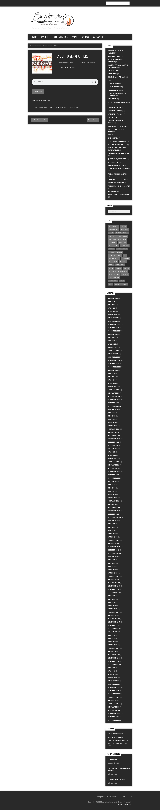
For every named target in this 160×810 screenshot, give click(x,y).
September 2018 (114, 593)
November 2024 (114, 360)
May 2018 (111, 602)
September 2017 (114, 628)
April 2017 (112, 642)
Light (110, 262)
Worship (124, 284)
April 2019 (112, 570)
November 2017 (114, 622)
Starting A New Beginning (119, 169)
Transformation (114, 277)
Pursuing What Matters (118, 153)
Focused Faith (114, 90)
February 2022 (113, 462)
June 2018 (111, 599)
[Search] (131, 3)
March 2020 (112, 537)
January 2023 (113, 432)
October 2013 (113, 717)
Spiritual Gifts (74, 107)
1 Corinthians (63, 67)
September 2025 (114, 331)
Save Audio (39, 91)
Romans (72, 67)
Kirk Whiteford (114, 737)
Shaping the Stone (116, 165)
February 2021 (113, 501)
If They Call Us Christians (119, 102)
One (109, 135)
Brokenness (124, 230)
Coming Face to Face (116, 77)
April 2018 (112, 606)
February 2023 (113, 429)
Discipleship (112, 242)
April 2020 (112, 534)
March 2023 (112, 426)
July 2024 (111, 373)
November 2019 (114, 547)
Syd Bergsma (113, 759)
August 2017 (113, 632)
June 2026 (111, 305)
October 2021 (113, 475)
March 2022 (112, 458)
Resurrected (113, 162)
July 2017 (111, 635)
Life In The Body (114, 107)
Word (110, 284)
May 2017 (111, 638)
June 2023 (111, 416)
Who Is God (92, 120)
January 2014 (113, 707)
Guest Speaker (114, 734)
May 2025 (111, 341)
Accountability (113, 226)
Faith (45, 107)
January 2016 (113, 681)
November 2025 (114, 324)
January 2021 (113, 504)
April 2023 (112, 422)
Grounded (112, 99)
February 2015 (113, 697)
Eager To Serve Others (50, 46)
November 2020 (114, 511)
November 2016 (114, 658)
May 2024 (111, 380)
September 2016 (114, 664)
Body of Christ (113, 230)
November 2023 (114, 399)
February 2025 (113, 350)
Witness (122, 281)
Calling (111, 233)
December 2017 (114, 619)
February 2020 (113, 540)
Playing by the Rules (116, 145)
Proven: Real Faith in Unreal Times (117, 149)
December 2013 (114, 710)
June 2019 (111, 563)
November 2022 (114, 439)
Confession (122, 239)
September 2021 (114, 478)
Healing (111, 252)
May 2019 (111, 566)
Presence (118, 268)
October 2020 (113, 514)
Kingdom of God (114, 258)
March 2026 (112, 314)
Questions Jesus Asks (117, 159)
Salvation (112, 274)
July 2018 (111, 596)
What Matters (113, 281)
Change (118, 233)
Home (31, 46)
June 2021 (111, 488)
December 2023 (114, 396)
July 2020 (111, 524)
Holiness (119, 252)
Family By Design (115, 87)
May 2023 (111, 419)
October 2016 (113, 661)
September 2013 (114, 720)
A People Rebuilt (115, 56)
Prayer (111, 268)
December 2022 (114, 435)
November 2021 (114, 471)
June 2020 (111, 527)
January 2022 (113, 465)
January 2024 (113, 393)
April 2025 (112, 344)
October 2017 (113, 625)
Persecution (120, 265)
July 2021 (111, 485)
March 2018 (112, 609)
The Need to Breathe (117, 179)
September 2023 (114, 406)
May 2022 (111, 452)
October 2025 (113, 328)
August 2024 (113, 370)
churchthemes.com (125, 804)
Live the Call (113, 117)
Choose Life (113, 70)
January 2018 (113, 615)
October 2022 (113, 442)
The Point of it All (116, 183)
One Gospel (113, 138)
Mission (111, 265)
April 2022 (112, 455)
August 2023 (113, 409)
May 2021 (111, 491)
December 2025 (114, 321)
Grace (50, 107)
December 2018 (114, 583)
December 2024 (114, 357)
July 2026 (111, 301)
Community (112, 239)
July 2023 (111, 413)
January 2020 (113, 543)
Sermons (38, 46)
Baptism (123, 226)
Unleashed (112, 191)
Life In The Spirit (115, 111)
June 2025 (111, 337)
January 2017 (113, 651)
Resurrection (122, 271)
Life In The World (115, 114)
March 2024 (112, 386)
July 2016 (111, 668)
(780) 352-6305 (126, 797)
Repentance (112, 271)
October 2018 (113, 589)
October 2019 (113, 550)
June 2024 (111, 377)
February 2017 (113, 648)
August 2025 (113, 334)
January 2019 (113, 579)
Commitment (113, 236)
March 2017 (112, 645)
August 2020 (113, 521)
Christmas (112, 74)
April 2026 (112, 311)
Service (66, 107)
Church (125, 233)
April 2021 (112, 494)
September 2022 (114, 445)
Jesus (119, 255)
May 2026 (111, 308)
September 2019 (114, 553)
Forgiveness (125, 245)
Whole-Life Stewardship (118, 195)
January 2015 (113, 700)
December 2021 (114, 468)
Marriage (123, 262)
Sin (118, 274)
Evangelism (122, 242)
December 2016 (114, 655)
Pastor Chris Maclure (87, 63)
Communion (123, 236)
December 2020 (114, 507)
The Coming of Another (118, 174)
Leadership (125, 258)
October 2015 (113, 691)
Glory (119, 249)
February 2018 (113, 612)
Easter (111, 80)
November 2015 (114, 687)
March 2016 (112, 678)
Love (115, 262)
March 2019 (112, 573)
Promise (126, 268)
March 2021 (112, 498)
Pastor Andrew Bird (116, 740)
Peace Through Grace (117, 141)
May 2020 (111, 530)
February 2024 (113, 390)
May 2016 (111, 671)
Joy (125, 255)
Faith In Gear (113, 84)
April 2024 (112, 383)
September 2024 (114, 367)
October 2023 (113, 403)
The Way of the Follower (119, 186)
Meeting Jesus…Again (117, 126)
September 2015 (114, 694)
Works (117, 284)
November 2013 (114, 713)
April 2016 (112, 674)
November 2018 (114, 586)
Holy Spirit (112, 255)
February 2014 (113, 704)
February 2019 (113, 576)
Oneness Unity (58, 107)
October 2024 (113, 364)
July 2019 (111, 560)
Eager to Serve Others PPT (41, 100)
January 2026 (113, 318)
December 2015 (114, 684)
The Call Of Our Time (40, 120)
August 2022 (113, 449)
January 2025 (113, 354)
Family (116, 245)
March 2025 (112, 347)
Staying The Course (116, 780)
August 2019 (113, 557)
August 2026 (113, 298)
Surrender (124, 274)
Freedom (111, 249)
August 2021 (113, 481)
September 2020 (114, 517)
